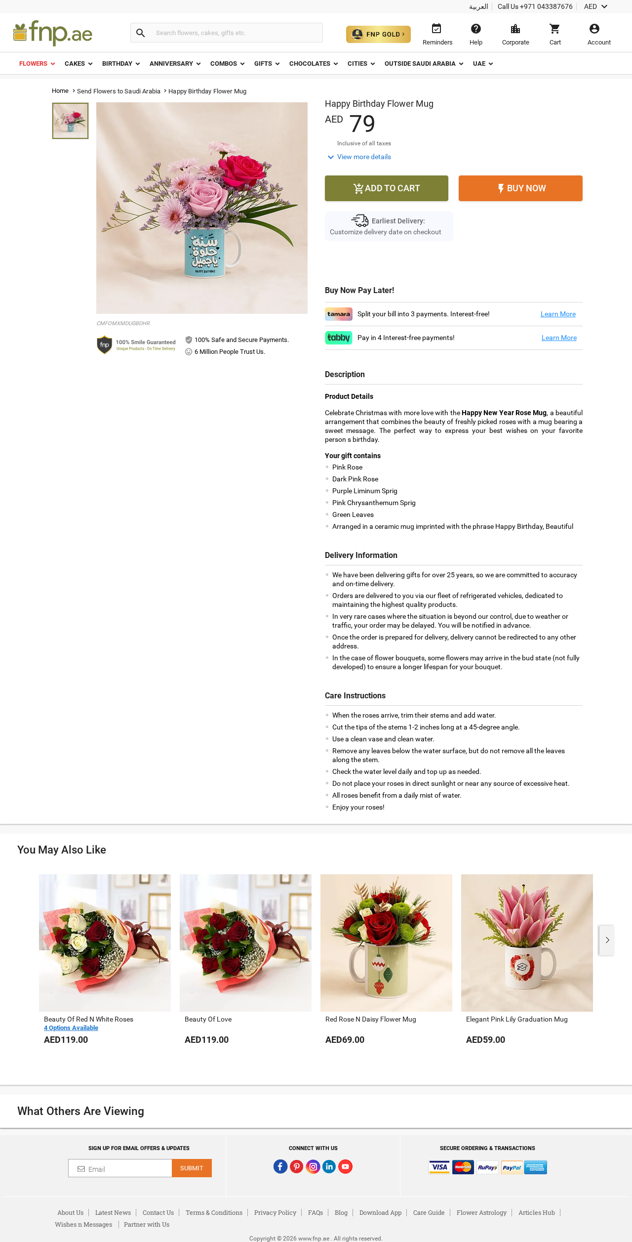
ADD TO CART (386, 189)
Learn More (558, 314)
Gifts (263, 63)
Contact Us (158, 1212)
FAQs (315, 1212)
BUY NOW (520, 189)
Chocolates (309, 63)
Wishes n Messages (83, 1224)
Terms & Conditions (214, 1212)
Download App (380, 1212)
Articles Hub (536, 1212)
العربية (478, 6)
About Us (70, 1212)
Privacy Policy (275, 1212)
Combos (223, 63)
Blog (341, 1212)
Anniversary (171, 63)
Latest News (113, 1212)
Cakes (75, 63)
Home (60, 90)
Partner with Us (146, 1224)
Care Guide (429, 1212)
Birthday (117, 63)
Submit (191, 1168)
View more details (358, 157)
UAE (479, 63)
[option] (105, 969)
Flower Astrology (482, 1212)
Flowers (33, 63)
